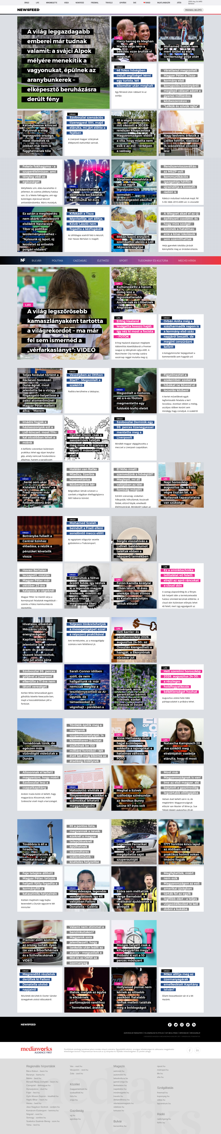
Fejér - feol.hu (33, 1092)
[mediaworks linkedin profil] (197, 1050)
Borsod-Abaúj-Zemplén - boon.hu (42, 1082)
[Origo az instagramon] (182, 1025)
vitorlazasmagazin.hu (124, 1103)
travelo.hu (118, 1096)
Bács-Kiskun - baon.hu (37, 1071)
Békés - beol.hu (33, 1078)
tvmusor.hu (119, 1110)
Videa (66, 3)
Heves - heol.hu (33, 1103)
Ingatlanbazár (163, 3)
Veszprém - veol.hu (79, 1070)
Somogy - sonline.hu (36, 1117)
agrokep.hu (75, 1119)
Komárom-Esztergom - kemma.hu (42, 1110)
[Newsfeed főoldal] (28, 1025)
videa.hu (161, 1100)
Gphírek (123, 3)
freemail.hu (162, 1092)
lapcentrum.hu (164, 1103)
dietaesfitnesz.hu (122, 1099)
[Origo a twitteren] (176, 1025)
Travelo (109, 3)
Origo (26, 3)
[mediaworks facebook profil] (190, 1050)
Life (37, 3)
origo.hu (74, 1100)
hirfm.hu (161, 1122)
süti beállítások (171, 1033)
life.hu (160, 1073)
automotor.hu (120, 1074)
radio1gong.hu (164, 1119)
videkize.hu (119, 1107)
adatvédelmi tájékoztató (133, 1033)
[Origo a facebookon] (170, 1025)
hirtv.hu (73, 1096)
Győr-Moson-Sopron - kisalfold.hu (42, 1096)
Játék (179, 3)
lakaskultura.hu (121, 1078)
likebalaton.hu (120, 1085)
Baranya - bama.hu (35, 1074)
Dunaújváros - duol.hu (36, 1089)
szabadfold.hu (76, 1092)
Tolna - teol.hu (33, 1125)
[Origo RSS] (194, 1025)
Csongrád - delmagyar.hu (38, 1085)
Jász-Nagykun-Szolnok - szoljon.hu (43, 1107)
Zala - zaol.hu (76, 1073)
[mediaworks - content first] (36, 1050)
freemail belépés (193, 10)
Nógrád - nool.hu (34, 1114)
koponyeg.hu (163, 1096)
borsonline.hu (120, 1126)
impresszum (183, 1033)
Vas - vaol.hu (76, 1066)
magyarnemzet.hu (78, 1089)
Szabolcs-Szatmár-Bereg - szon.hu (43, 1121)
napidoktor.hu (120, 1089)
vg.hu (72, 1115)
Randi (147, 3)
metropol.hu (163, 1070)
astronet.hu (119, 1071)
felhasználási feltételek (154, 1033)
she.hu (160, 1077)
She (134, 3)
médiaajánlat (195, 1033)
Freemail (94, 3)
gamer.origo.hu (121, 1082)
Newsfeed (80, 3)
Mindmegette (51, 3)
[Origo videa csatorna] (188, 1025)
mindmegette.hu (121, 1092)
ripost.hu (161, 1066)
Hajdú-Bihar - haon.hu (36, 1099)
